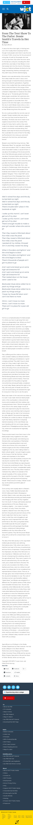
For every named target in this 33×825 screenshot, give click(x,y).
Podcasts (6, 736)
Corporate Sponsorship (11, 790)
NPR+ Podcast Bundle (10, 739)
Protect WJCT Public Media (12, 801)
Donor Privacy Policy (10, 783)
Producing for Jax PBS (10, 793)
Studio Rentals (8, 795)
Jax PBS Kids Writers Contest (12, 763)
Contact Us (7, 775)
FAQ (5, 785)
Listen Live (7, 734)
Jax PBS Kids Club (9, 758)
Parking (6, 798)
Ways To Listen (8, 749)
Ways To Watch (8, 717)
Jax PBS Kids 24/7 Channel (11, 719)
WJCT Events (7, 778)
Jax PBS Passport (9, 714)
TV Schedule (7, 709)
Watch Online (8, 711)
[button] (3, 9)
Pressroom (7, 803)
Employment (7, 780)
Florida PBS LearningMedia (12, 761)
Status (5, 773)
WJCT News (7, 741)
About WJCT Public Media (11, 770)
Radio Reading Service (10, 747)
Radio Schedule (8, 731)
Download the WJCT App (11, 722)
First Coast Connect (9, 744)
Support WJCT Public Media (12, 788)
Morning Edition (16, 2)
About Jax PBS (8, 706)
